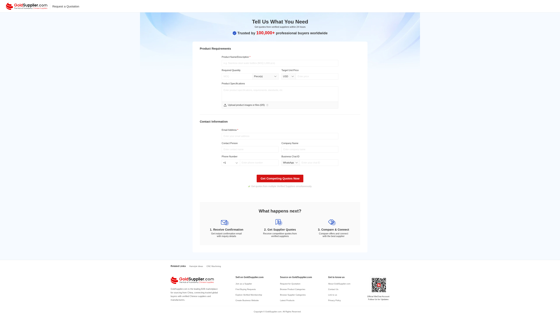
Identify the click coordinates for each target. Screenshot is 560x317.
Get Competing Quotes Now (280, 178)
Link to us (332, 295)
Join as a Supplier (244, 284)
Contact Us (333, 289)
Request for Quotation (290, 284)
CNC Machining (213, 266)
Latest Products (287, 300)
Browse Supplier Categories (293, 295)
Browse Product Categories (292, 289)
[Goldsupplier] (26, 6)
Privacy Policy (334, 300)
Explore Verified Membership (249, 295)
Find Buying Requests (246, 289)
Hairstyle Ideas (196, 266)
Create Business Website (247, 300)
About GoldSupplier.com (339, 284)
